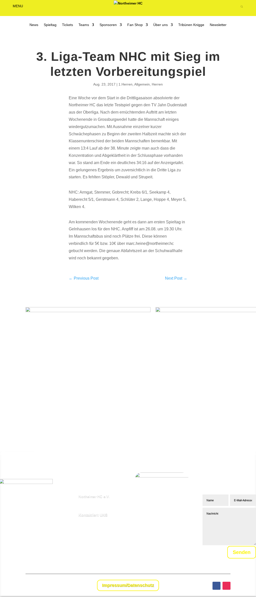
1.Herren (125, 84)
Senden (241, 552)
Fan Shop (135, 25)
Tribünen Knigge (191, 25)
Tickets (67, 25)
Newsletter (218, 25)
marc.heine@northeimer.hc (150, 243)
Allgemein (142, 84)
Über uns (160, 25)
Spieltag (50, 25)
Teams (83, 25)
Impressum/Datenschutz (128, 585)
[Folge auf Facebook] (216, 586)
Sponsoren (108, 25)
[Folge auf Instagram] (226, 586)
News (34, 25)
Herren (157, 84)
